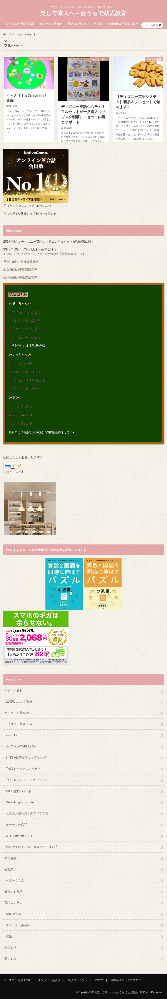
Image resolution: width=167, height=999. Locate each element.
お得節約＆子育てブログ (123, 23)
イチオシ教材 (13, 690)
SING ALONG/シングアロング (26, 757)
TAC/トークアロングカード (25, 769)
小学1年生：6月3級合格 (24, 372)
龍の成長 (10, 958)
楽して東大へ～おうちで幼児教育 (83, 12)
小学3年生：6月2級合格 (24, 337)
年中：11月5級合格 (21, 406)
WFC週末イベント (18, 791)
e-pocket (12, 735)
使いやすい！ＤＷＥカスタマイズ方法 (32, 847)
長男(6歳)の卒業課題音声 (20, 277)
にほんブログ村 (14, 471)
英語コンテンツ (78, 23)
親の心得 (10, 947)
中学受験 (10, 858)
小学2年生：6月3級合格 (24, 320)
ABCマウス (13, 914)
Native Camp (47, 213)
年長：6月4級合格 (20, 415)
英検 (9, 936)
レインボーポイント (19, 836)
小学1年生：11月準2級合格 (26, 380)
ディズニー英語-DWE (20, 23)
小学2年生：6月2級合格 (24, 388)
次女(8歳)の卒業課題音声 (20, 269)
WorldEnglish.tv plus (20, 802)
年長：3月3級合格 (20, 423)
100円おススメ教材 (19, 701)
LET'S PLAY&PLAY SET (22, 746)
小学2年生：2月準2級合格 (25, 329)
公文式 (97, 23)
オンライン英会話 (51, 23)
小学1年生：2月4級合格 (24, 312)
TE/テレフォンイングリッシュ (26, 780)
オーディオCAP (17, 824)
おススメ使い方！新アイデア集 (27, 813)
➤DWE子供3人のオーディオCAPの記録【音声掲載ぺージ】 (44, 254)
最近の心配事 (13, 891)
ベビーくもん (15, 880)
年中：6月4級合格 (20, 363)
